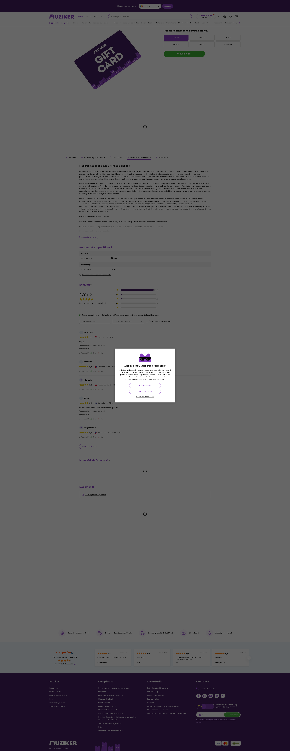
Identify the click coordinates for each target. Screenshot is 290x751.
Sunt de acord (145, 385)
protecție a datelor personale (152, 379)
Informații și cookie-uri (145, 397)
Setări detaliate (145, 391)
